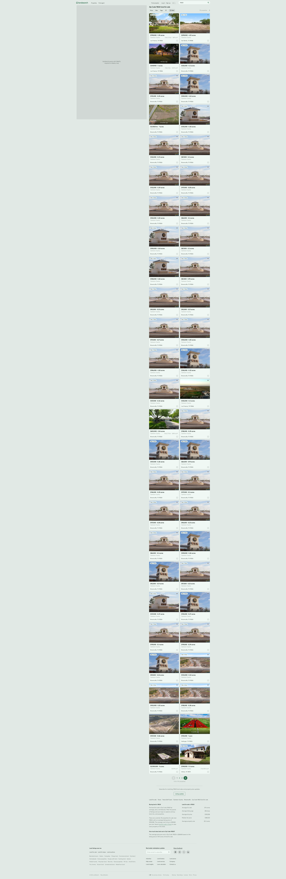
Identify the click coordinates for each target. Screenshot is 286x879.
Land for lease (102, 852)
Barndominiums (93, 856)
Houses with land (112, 859)
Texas (159, 799)
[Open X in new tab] (184, 852)
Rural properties (118, 861)
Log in (163, 3)
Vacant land (100, 864)
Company (172, 861)
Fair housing (166, 875)
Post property (155, 3)
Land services (161, 861)
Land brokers (160, 858)
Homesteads (92, 859)
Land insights (149, 864)
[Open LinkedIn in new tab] (188, 852)
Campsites (107, 856)
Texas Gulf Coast (167, 799)
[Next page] (185, 778)
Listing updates (179, 794)
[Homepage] (81, 2)
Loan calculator (161, 864)
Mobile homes (93, 861)
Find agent (101, 3)
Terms (190, 875)
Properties (94, 3)
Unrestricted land (110, 864)
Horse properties (102, 859)
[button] (152, 29)
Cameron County (178, 799)
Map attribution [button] (104, 875)
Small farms (132, 861)
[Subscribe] (169, 852)
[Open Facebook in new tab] (175, 852)
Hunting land (122, 859)
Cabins (101, 856)
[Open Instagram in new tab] (180, 852)
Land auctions (111, 852)
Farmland (132, 856)
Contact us (173, 864)
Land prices (173, 858)
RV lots (126, 861)
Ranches (110, 861)
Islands (128, 859)
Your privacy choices (157, 875)
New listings (180, 875)
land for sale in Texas (165, 824)
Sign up (168, 3)
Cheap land (114, 856)
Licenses (186, 875)
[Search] (208, 2)
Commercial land (124, 856)
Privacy (195, 875)
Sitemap (174, 875)
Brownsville (187, 799)
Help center (149, 861)
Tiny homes (92, 864)
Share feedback (178, 848)
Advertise (148, 858)
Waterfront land (120, 864)
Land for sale (152, 799)
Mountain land (102, 861)
